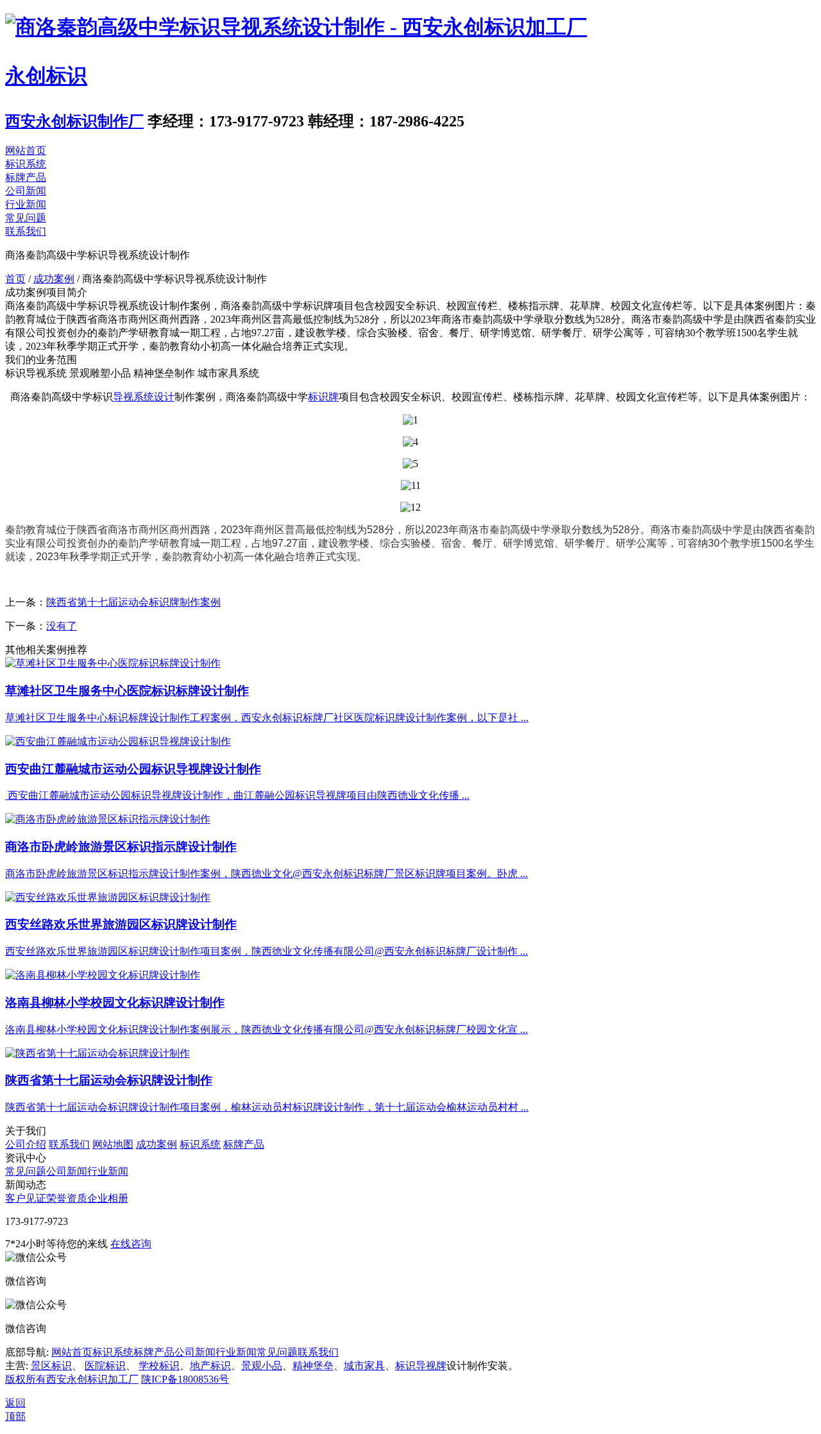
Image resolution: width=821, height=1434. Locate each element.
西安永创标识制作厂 (74, 121)
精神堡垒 (313, 1365)
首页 (15, 278)
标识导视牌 (420, 1365)
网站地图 (112, 1144)
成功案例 (53, 278)
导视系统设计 (143, 396)
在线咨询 (130, 1243)
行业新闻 (25, 204)
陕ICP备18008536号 (185, 1379)
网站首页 (25, 150)
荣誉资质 (66, 1198)
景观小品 (261, 1365)
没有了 (61, 625)
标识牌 (323, 396)
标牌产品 (25, 177)
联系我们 (25, 231)
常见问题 (25, 217)
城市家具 (364, 1365)
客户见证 (25, 1198)
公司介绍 (25, 1144)
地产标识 (210, 1365)
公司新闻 (25, 190)
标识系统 (25, 163)
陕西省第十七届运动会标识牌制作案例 (133, 602)
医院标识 (105, 1365)
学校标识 (159, 1365)
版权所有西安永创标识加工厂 (72, 1379)
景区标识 (51, 1365)
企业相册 (107, 1198)
